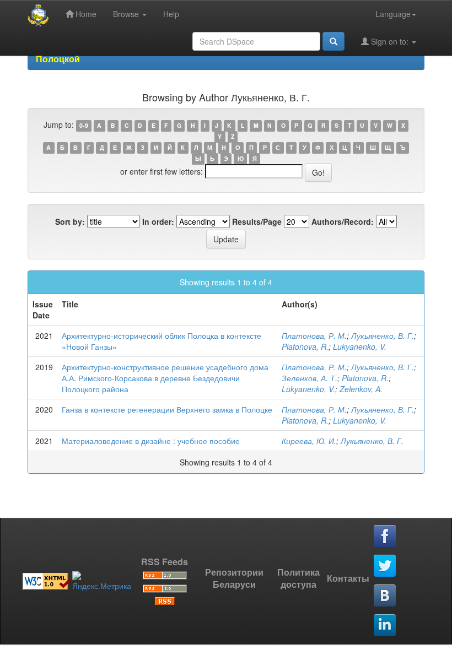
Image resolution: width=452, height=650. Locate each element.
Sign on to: (390, 41)
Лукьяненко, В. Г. (382, 335)
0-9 (83, 125)
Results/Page (257, 221)
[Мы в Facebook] (385, 536)
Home (84, 13)
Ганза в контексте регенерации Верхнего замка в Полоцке (167, 409)
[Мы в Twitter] (385, 566)
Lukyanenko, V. (359, 346)
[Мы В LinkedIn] (385, 625)
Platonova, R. (305, 346)
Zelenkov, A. (361, 388)
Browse (127, 13)
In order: (158, 221)
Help (171, 13)
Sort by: (70, 221)
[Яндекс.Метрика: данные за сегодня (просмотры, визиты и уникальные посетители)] (101, 581)
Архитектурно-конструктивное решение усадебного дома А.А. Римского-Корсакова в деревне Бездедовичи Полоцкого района (165, 377)
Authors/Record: (342, 221)
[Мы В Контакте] (385, 596)
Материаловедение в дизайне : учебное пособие (151, 440)
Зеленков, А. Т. (309, 377)
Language (393, 13)
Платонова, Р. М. (314, 335)
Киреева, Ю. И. (309, 440)
